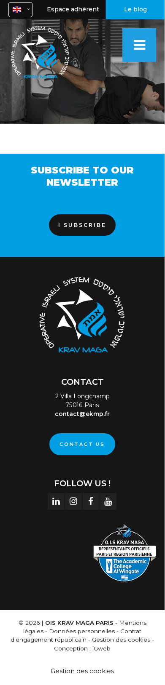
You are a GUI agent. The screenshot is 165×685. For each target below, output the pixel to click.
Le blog (135, 9)
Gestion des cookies (82, 671)
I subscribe (82, 225)
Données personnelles (82, 631)
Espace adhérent (73, 9)
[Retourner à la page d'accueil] (40, 80)
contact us (82, 444)
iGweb (101, 648)
